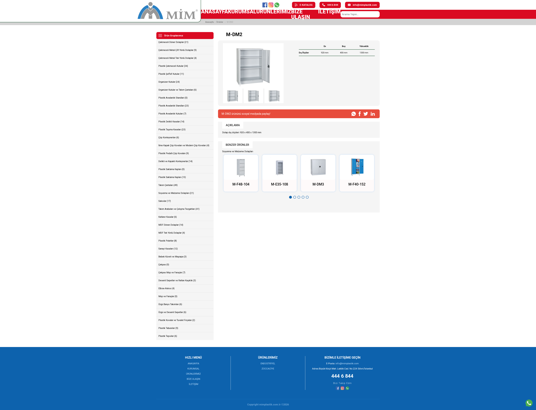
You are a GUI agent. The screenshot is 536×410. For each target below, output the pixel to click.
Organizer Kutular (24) (169, 82)
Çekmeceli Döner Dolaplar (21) (173, 42)
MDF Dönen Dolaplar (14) (170, 225)
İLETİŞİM (329, 11)
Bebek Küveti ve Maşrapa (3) (172, 256)
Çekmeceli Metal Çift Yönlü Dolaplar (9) (177, 50)
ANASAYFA (214, 11)
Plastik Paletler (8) (167, 240)
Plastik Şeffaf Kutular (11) (171, 74)
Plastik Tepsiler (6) (167, 336)
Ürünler (219, 22)
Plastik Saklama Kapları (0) (171, 169)
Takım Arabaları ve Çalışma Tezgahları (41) (178, 209)
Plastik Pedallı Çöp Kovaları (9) (173, 153)
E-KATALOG (306, 4)
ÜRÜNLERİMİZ (273, 11)
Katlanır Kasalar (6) (167, 217)
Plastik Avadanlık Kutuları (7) (172, 113)
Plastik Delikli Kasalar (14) (171, 121)
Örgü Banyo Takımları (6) (170, 304)
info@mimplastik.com (365, 4)
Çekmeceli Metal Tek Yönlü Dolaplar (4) (177, 58)
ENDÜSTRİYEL (268, 363)
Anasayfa (209, 22)
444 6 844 (332, 4)
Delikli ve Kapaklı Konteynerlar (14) (175, 161)
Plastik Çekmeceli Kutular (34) (173, 66)
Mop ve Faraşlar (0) (167, 296)
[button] (290, 197)
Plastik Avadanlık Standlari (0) (172, 97)
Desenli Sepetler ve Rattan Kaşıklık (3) (177, 280)
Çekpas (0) (163, 264)
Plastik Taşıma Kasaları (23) (172, 129)
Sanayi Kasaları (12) (168, 248)
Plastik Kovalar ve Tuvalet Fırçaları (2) (176, 320)
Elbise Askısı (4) (166, 288)
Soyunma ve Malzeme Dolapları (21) (176, 193)
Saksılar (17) (164, 201)
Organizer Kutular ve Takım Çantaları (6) (177, 89)
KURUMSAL (242, 11)
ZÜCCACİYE (268, 368)
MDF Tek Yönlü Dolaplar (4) (171, 232)
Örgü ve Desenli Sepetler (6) (172, 312)
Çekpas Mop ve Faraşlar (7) (171, 272)
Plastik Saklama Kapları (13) (172, 177)
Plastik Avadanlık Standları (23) (173, 105)
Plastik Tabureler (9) (168, 328)
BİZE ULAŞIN (300, 14)
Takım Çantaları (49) (168, 185)
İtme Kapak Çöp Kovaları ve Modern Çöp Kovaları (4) (183, 145)
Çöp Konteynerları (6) (168, 137)
